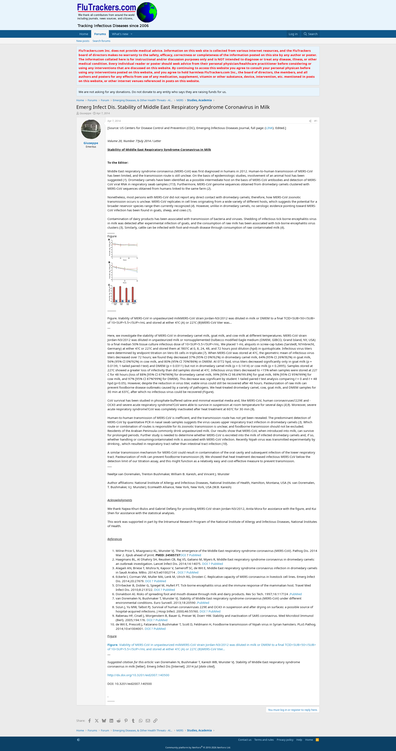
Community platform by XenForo (198, 747)
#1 (315, 121)
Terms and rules (264, 740)
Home (83, 34)
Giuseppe (85, 113)
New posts (82, 41)
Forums (100, 34)
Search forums (101, 41)
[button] (131, 34)
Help (299, 740)
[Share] (310, 121)
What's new (120, 34)
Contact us (244, 740)
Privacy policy (285, 740)
